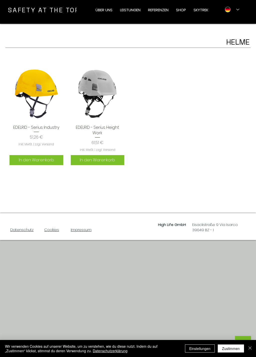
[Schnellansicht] (36, 94)
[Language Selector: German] (230, 9)
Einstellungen (199, 348)
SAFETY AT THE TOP (44, 10)
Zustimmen (231, 348)
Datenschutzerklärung (110, 350)
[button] (104, 10)
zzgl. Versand (44, 144)
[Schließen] (250, 348)
